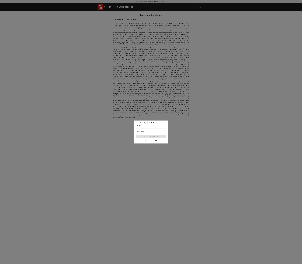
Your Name (139, 125)
